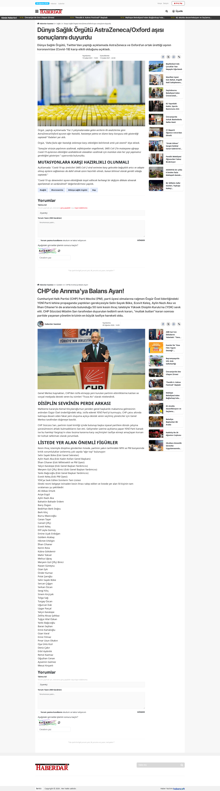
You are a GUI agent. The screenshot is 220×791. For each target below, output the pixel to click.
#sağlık (43, 190)
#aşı (94, 190)
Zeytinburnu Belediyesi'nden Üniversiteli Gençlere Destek (173, 93)
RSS (40, 788)
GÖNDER (141, 240)
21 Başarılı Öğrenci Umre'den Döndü (174, 133)
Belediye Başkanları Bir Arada (172, 422)
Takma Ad (42, 205)
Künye (160, 3)
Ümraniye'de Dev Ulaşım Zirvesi (173, 373)
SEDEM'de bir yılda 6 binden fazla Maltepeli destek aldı (174, 172)
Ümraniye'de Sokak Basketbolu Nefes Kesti (174, 119)
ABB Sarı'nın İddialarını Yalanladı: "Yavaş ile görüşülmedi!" (173, 335)
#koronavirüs (57, 190)
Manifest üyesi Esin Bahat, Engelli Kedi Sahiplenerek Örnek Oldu (174, 80)
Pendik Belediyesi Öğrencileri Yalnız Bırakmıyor (173, 159)
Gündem (59, 285)
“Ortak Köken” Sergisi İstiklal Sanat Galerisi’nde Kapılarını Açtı (174, 146)
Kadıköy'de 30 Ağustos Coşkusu (173, 433)
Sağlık (58, 24)
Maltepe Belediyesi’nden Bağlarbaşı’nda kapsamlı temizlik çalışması (174, 395)
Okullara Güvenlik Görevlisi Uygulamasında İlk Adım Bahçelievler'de (174, 446)
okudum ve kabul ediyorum (63, 240)
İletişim (165, 3)
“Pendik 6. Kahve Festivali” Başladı (173, 383)
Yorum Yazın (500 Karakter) (50, 218)
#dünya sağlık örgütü (77, 190)
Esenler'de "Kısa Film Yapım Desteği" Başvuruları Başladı (173, 348)
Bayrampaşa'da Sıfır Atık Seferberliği (172, 361)
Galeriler (61, 4)
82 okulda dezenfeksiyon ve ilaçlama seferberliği (173, 409)
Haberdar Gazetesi (46, 24)
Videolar (54, 4)
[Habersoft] (179, 788)
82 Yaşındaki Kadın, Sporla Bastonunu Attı (172, 106)
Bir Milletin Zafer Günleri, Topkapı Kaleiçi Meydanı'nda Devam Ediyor (173, 186)
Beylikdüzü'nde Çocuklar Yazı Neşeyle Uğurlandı (174, 66)
